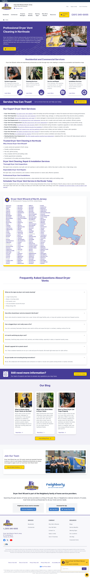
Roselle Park (43, 207)
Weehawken (43, 253)
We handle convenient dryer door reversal (27, 131)
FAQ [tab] (67, 6)
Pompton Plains (32, 247)
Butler (7, 224)
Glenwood (19, 208)
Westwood (43, 257)
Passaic (31, 240)
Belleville (8, 214)
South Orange (43, 216)
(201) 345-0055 (11, 529)
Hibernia (19, 225)
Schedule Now (10, 49)
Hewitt (19, 224)
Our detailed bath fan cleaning (23, 134)
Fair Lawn (8, 253)
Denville (8, 236)
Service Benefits (74, 527)
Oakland (31, 232)
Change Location (19, 8)
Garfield (8, 261)
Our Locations (73, 533)
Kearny (19, 235)
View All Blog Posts (44, 438)
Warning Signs (73, 530)
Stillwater (42, 222)
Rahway (31, 249)
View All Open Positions (13, 467)
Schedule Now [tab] (65, 14)
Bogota (7, 219)
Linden (19, 247)
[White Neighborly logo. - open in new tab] (5, 1)
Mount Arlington (33, 214)
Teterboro (42, 231)
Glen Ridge (20, 205)
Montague (31, 207)
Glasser (8, 263)
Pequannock (32, 243)
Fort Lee (8, 257)
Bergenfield (9, 215)
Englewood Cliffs (10, 250)
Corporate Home (74, 540)
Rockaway (31, 261)
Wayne (42, 252)
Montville (31, 211)
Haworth (19, 221)
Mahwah (19, 254)
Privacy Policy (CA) (45, 562)
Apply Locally (52, 533)
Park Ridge (31, 239)
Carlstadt (8, 226)
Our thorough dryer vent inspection (26, 116)
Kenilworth (20, 236)
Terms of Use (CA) (23, 562)
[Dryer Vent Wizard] (7, 6)
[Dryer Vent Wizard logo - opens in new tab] (32, 485)
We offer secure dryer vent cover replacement (34, 122)
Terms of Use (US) (12, 562)
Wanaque (42, 250)
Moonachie (31, 212)
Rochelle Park (32, 260)
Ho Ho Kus (19, 231)
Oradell (30, 235)
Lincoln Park (20, 246)
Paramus (31, 238)
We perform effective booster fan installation (30, 127)
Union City (42, 240)
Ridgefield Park (32, 253)
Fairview (8, 256)
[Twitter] (8, 540)
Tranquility (43, 238)
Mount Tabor (32, 215)
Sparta (42, 218)
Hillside (19, 229)
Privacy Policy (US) (34, 562)
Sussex (42, 225)
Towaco (42, 233)
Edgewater (8, 242)
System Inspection (10, 81)
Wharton (42, 259)
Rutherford (43, 208)
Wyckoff (42, 263)
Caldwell (8, 225)
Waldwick (42, 246)
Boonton (8, 221)
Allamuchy (8, 205)
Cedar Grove (9, 228)
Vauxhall (42, 242)
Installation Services (75, 81)
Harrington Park (21, 216)
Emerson (8, 247)
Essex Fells (8, 252)
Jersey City (20, 233)
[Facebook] (4, 540)
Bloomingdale (9, 218)
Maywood (19, 257)
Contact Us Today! (80, 374)
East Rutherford (10, 240)
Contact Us (52, 530)
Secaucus (42, 214)
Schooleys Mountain (45, 212)
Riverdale (31, 259)
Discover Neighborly (27, 509)
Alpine (7, 208)
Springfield (43, 219)
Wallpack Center (44, 249)
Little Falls (19, 249)
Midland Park (20, 263)
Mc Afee (19, 259)
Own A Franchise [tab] (83, 6)
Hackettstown (20, 212)
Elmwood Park (9, 246)
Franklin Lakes (9, 260)
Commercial (31, 527)
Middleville (20, 260)
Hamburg (19, 215)
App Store (55, 509)
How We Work (52, 527)
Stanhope (42, 221)
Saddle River (43, 211)
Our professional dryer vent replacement (29, 120)
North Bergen (32, 225)
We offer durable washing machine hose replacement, (40, 136)
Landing (19, 242)
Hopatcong (20, 232)
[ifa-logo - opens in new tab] (5, 544)
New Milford (32, 219)
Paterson (31, 242)
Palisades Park (32, 236)
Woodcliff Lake (44, 261)
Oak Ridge (31, 231)
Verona (42, 245)
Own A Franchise (53, 536)
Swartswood (43, 226)
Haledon (19, 214)
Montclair (31, 208)
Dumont (8, 239)
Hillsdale (19, 228)
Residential (31, 524)
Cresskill (8, 233)
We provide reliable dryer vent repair (25, 118)
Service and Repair (53, 81)
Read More (18, 432)
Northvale (31, 226)
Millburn (31, 205)
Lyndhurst (19, 253)
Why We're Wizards (54, 524)
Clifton (7, 231)
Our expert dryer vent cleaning (24, 113)
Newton (31, 222)
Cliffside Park (9, 229)
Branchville (8, 222)
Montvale (31, 209)
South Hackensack (44, 215)
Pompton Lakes (32, 246)
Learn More (8, 93)
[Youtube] (11, 540)
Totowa (42, 232)
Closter (8, 232)
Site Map (72, 536)
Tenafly (42, 229)
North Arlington (32, 224)
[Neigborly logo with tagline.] (55, 485)
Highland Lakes (21, 226)
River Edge (31, 257)
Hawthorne (20, 222)
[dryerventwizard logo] (13, 523)
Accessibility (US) (56, 562)
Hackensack (20, 211)
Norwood (31, 228)
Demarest (8, 235)
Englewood (9, 249)
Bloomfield (8, 216)
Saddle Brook (43, 209)
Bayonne (8, 212)
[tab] (6, 14)
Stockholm (43, 224)
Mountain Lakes (33, 216)
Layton (19, 243)
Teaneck (42, 228)
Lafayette (19, 238)
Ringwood (31, 256)
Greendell (19, 209)
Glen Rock (19, 207)
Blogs (71, 524)
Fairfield (8, 254)
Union (41, 239)
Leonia (19, 245)
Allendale (8, 207)
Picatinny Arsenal (33, 245)
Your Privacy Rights (46, 566)
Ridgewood (31, 254)
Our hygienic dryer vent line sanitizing (29, 129)
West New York (44, 256)
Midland (19, 261)
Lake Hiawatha (20, 239)
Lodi (18, 252)
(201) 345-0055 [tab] (80, 14)
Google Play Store (68, 509)
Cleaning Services (31, 81)
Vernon (42, 243)
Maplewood (20, 256)
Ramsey (31, 250)
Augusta (8, 211)
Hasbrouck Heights (22, 218)
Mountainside (32, 218)
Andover (8, 209)
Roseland (31, 263)
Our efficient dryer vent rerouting (26, 125)
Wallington (43, 247)
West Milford (43, 254)
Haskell (19, 219)
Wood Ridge (43, 260)
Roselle (42, 205)
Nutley (30, 229)
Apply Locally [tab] (74, 6)
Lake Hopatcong (21, 240)
